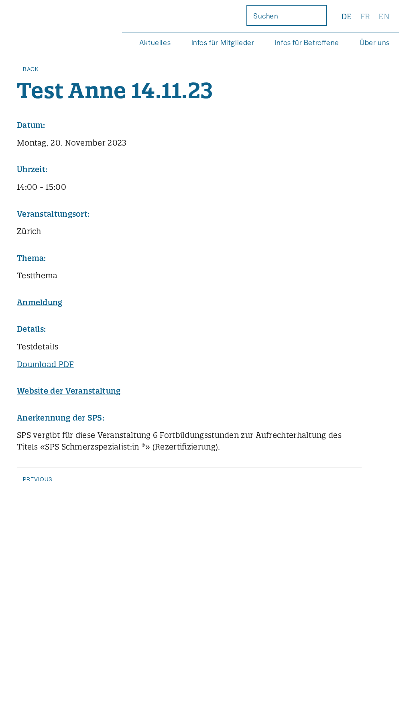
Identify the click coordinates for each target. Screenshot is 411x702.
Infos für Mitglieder (222, 42)
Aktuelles (155, 42)
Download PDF (45, 364)
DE (346, 16)
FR (365, 16)
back (31, 69)
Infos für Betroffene (307, 42)
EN (384, 16)
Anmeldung (40, 302)
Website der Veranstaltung (69, 391)
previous (37, 479)
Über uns (375, 42)
